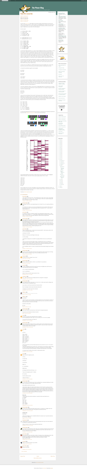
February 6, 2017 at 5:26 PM (26, 449)
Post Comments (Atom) (39, 462)
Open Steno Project (62, 16)
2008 (60, 187)
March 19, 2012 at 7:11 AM (26, 306)
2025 (60, 141)
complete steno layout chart (30, 112)
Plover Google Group (62, 35)
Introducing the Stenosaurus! (60, 123)
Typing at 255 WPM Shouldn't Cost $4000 (61, 83)
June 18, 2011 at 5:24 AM (26, 258)
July (60, 165)
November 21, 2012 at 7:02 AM (27, 320)
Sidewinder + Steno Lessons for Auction (62, 172)
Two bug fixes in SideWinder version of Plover (62, 168)
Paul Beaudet (24, 420)
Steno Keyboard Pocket (61, 125)
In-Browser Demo (61, 28)
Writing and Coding (61, 67)
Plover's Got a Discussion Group (62, 177)
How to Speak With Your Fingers (62, 65)
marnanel (24, 265)
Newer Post (22, 456)
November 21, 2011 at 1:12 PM (27, 290)
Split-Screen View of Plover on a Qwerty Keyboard (62, 94)
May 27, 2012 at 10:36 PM (26, 313)
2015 (60, 153)
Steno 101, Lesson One (61, 119)
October (61, 161)
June (61, 179)
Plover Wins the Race (61, 98)
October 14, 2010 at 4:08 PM (27, 200)
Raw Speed (60, 74)
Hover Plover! (60, 131)
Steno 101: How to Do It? (62, 116)
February (61, 184)
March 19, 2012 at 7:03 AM (26, 294)
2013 (60, 155)
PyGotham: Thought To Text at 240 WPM (61, 91)
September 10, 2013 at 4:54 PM (27, 405)
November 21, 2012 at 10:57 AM (27, 327)
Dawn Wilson (24, 433)
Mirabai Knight (25, 202)
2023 (60, 143)
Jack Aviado (24, 196)
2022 (60, 144)
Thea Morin (44, 468)
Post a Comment (24, 451)
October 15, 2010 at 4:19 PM (27, 248)
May (61, 180)
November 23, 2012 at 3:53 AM (27, 351)
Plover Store (60, 20)
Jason (23, 315)
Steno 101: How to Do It (24, 15)
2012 (60, 157)
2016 (60, 152)
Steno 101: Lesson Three (24, 20)
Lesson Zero (27, 23)
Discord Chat (60, 40)
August (61, 164)
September (62, 163)
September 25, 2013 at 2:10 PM (27, 410)
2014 (60, 154)
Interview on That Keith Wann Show (61, 100)
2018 (60, 149)
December (62, 160)
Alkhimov (24, 292)
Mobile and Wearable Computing (61, 72)
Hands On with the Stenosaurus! (61, 133)
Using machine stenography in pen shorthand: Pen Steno (61, 129)
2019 (60, 148)
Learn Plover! (60, 24)
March (61, 183)
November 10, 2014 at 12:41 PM (27, 425)
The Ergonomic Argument (62, 69)
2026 (60, 139)
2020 (60, 147)
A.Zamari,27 (24, 276)
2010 (60, 159)
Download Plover (61, 13)
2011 (60, 158)
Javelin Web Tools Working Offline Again (62, 121)
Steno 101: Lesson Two (24, 19)
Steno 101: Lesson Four (24, 21)
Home (38, 456)
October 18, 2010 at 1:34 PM (27, 254)
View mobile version (38, 458)
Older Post (53, 456)
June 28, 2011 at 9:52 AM (26, 263)
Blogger (51, 468)
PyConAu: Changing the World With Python (61, 89)
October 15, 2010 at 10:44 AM (27, 226)
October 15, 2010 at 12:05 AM (27, 216)
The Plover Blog (38, 7)
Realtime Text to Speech (62, 96)
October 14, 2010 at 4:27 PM (27, 210)
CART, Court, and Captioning (61, 76)
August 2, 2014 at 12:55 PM (26, 418)
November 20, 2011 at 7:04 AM (27, 274)
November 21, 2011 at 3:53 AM (27, 278)
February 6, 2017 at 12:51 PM (27, 439)
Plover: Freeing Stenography (60, 86)
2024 (60, 142)
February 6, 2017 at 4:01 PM (26, 443)
